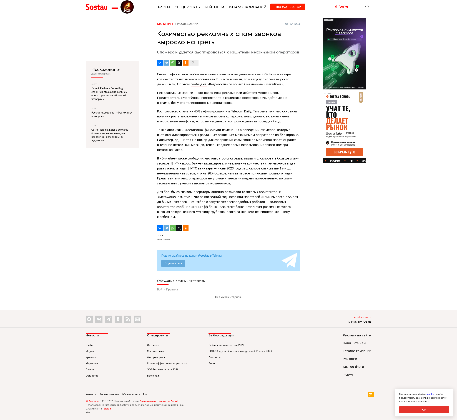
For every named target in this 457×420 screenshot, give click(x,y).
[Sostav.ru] (98, 7)
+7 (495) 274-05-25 (359, 321)
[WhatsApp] (173, 63)
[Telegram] (166, 63)
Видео (212, 363)
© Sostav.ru (93, 401)
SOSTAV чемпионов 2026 (163, 369)
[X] (179, 63)
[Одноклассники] (186, 63)
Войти (161, 289)
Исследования (106, 69)
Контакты (91, 394)
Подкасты (214, 357)
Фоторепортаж (156, 357)
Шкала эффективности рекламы (167, 363)
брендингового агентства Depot (159, 401)
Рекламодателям (109, 394)
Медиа (90, 351)
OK (424, 409)
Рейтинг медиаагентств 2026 (226, 345)
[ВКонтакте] (160, 63)
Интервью (153, 345)
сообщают (199, 84)
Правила (172, 289)
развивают (233, 192)
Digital (89, 345)
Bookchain (153, 375)
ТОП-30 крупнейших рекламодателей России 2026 (240, 351)
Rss (145, 394)
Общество (92, 375)
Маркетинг (92, 363)
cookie (431, 394)
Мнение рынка (156, 351)
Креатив (91, 357)
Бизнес (90, 369)
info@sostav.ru (362, 317)
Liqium (108, 409)
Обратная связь (131, 394)
